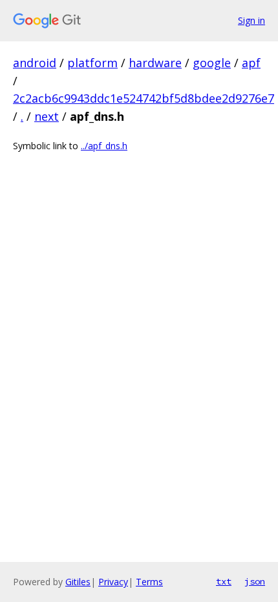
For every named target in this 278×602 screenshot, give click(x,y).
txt (223, 581)
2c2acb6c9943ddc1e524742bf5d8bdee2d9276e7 (143, 98)
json (254, 581)
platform (92, 62)
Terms (149, 582)
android (34, 62)
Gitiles (78, 582)
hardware (155, 62)
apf (251, 62)
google (212, 62)
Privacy (113, 582)
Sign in (251, 20)
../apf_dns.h (104, 146)
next (46, 116)
